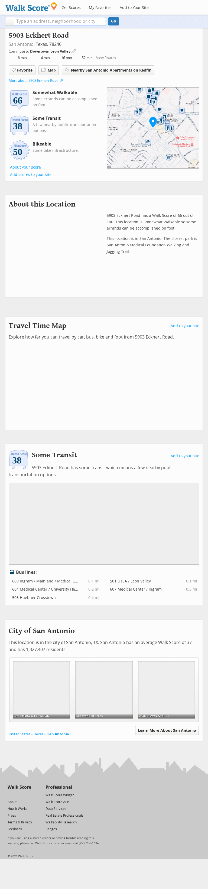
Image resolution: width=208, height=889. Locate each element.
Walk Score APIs (58, 802)
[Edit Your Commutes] (74, 50)
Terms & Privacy (20, 822)
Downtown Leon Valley (50, 51)
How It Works (17, 809)
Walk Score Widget (60, 795)
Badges (51, 829)
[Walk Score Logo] (31, 6)
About (12, 802)
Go (113, 21)
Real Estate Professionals (64, 815)
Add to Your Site (134, 7)
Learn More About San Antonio (167, 730)
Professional (59, 787)
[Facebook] (19, 795)
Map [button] (52, 70)
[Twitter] (11, 795)
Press (12, 815)
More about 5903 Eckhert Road (33, 81)
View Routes (106, 58)
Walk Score (19, 787)
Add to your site (185, 326)
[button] (9, 21)
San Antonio (21, 44)
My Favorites (100, 7)
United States (19, 734)
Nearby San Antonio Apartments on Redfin (111, 70)
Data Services (56, 809)
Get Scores (71, 7)
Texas (38, 734)
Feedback (15, 829)
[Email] (27, 795)
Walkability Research (61, 822)
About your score (25, 167)
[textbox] (60, 21)
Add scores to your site (30, 174)
